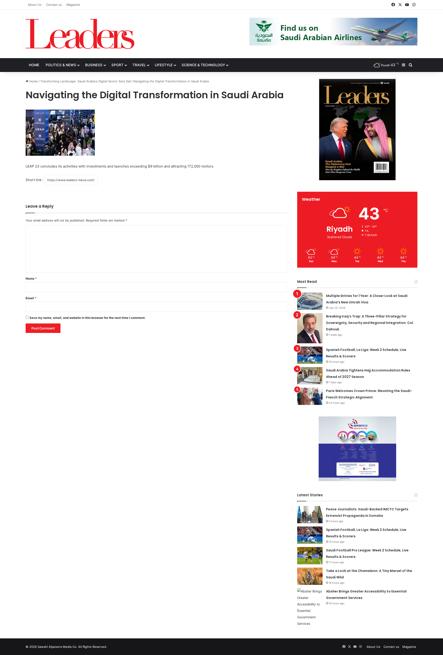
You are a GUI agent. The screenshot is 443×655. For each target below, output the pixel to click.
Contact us (54, 4)
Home (34, 65)
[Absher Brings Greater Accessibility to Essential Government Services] (310, 607)
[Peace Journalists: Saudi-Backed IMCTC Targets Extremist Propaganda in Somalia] (310, 514)
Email (31, 298)
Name (31, 278)
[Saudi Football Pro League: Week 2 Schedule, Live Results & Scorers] (310, 555)
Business (93, 65)
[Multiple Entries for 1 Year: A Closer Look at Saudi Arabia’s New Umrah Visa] (310, 301)
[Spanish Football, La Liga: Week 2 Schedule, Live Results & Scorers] (310, 355)
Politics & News (61, 65)
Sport (117, 65)
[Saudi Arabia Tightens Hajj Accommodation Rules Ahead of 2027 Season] (310, 375)
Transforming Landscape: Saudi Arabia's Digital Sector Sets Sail (85, 81)
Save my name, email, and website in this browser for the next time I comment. (88, 318)
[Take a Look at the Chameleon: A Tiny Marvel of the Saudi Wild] (310, 576)
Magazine (73, 4)
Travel (139, 65)
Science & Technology (203, 65)
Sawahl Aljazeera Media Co (57, 647)
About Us (35, 4)
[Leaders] (80, 34)
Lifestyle (164, 65)
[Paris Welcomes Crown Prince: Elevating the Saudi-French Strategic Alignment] (310, 396)
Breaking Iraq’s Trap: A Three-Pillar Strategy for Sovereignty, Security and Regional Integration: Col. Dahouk (370, 323)
